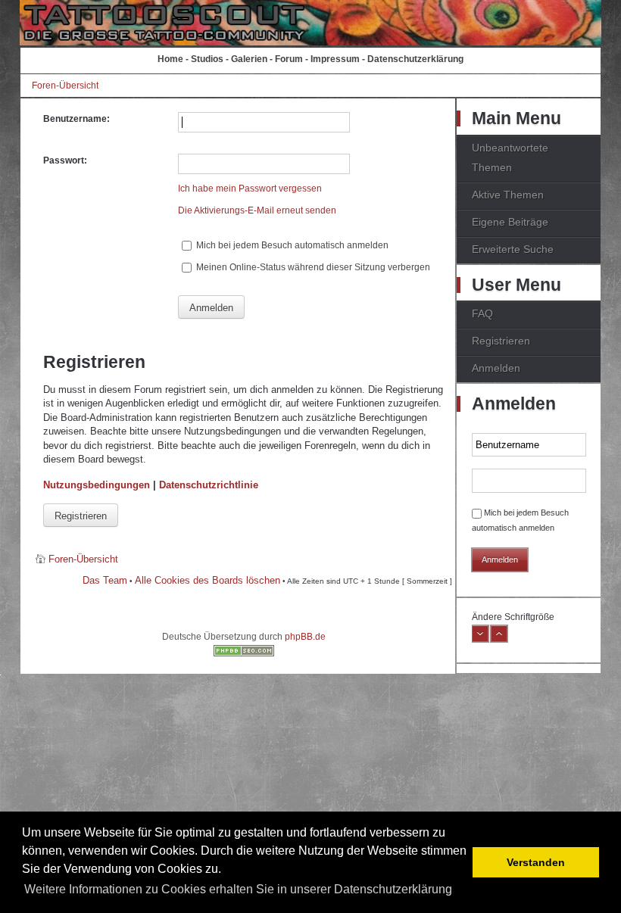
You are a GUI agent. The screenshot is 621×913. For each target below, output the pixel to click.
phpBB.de (305, 636)
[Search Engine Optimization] (244, 653)
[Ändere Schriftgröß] (499, 639)
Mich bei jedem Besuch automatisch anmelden (291, 245)
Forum (289, 59)
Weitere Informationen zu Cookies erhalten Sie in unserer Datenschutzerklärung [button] (238, 889)
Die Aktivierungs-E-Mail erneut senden (257, 210)
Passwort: (65, 160)
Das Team (105, 580)
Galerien (249, 59)
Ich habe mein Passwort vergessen (250, 188)
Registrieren (81, 516)
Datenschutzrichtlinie (208, 485)
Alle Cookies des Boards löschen (207, 580)
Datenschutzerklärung (415, 59)
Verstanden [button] (536, 862)
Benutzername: (76, 119)
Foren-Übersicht (65, 85)
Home (170, 59)
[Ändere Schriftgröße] (480, 639)
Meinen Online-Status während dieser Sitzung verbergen (312, 267)
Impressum (335, 59)
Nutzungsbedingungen (96, 485)
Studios (207, 59)
